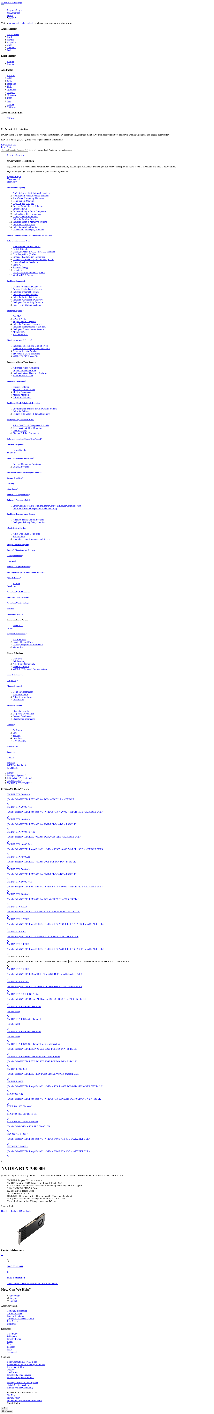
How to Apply (19, 740)
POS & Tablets (20, 430)
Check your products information (28, 644)
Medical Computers (22, 392)
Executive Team (20, 694)
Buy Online (15, 1295)
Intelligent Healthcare (16, 381)
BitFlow (16, 583)
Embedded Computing (16, 187)
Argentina (11, 42)
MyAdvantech (13, 13)
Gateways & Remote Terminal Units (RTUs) (33, 259)
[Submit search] (67, 150)
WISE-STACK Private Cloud (26, 356)
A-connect (12, 1352)
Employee (11, 752)
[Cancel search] (70, 150)
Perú (9, 50)
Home (10, 772)
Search (10, 15)
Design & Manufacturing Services (21, 550)
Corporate (11, 680)
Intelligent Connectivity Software (28, 302)
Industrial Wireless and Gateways (28, 299)
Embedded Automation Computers (29, 257)
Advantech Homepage (11, 2)
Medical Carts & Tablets (24, 389)
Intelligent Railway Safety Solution (29, 522)
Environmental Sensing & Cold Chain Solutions (35, 408)
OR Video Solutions (22, 397)
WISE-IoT (18, 625)
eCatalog (11, 1347)
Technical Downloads (21, 1211)
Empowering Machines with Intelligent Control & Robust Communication (47, 506)
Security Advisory (14, 675)
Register (11, 10)
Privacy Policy (13, 1398)
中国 (9, 78)
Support (10, 628)
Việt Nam (11, 107)
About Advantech (14, 686)
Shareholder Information (24, 719)
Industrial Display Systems (25, 219)
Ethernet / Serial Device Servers (27, 289)
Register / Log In (15, 155)
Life (15, 733)
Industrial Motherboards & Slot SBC (29, 326)
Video (10, 1341)
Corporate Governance (23, 713)
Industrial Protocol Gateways (26, 297)
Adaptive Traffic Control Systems (28, 519)
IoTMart (11, 762)
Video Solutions (13, 578)
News (9, 1344)
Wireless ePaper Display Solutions (28, 229)
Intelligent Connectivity (16, 281)
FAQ (9, 1349)
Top (5, 1408)
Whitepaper (12, 1336)
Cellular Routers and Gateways (27, 286)
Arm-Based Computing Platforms (28, 198)
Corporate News (14, 1313)
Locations (17, 738)
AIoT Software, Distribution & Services (31, 193)
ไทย (9, 101)
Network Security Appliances (26, 351)
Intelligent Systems (14, 310)
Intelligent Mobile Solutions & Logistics (23, 403)
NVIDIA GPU (14, 780)
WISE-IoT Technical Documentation (30, 669)
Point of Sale (19, 536)
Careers (10, 724)
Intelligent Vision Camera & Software (30, 373)
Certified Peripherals (15, 444)
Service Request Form (23, 642)
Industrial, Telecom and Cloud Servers (30, 346)
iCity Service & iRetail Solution (27, 428)
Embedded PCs (20, 208)
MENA (12, 18)
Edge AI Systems (21, 466)
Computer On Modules (23, 201)
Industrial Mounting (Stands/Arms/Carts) (24, 439)
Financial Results (21, 711)
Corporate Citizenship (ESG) (20, 1318)
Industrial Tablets (21, 411)
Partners (10, 608)
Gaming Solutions (14, 556)
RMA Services (19, 639)
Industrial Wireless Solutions (26, 227)
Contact (10, 757)
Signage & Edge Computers (26, 433)
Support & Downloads (16, 634)
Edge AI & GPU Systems (24, 321)
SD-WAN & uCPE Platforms (26, 353)
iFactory (10, 483)
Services (11, 586)
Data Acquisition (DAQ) (24, 254)
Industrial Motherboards (24, 224)
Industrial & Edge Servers (18, 494)
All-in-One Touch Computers (26, 534)
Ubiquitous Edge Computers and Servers (31, 539)
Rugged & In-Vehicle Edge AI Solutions (31, 414)
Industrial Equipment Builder (19, 500)
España (10, 64)
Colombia (11, 47)
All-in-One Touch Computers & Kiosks (31, 425)
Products (11, 182)
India (9, 81)
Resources (17, 658)
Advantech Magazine (22, 697)
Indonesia (11, 84)
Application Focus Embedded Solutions (31, 195)
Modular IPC (19, 332)
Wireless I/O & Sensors (23, 275)
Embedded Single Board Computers (29, 211)
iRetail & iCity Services (16, 528)
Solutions (11, 452)
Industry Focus (14, 1339)
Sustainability (12, 746)
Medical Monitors (21, 395)
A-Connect (12, 768)
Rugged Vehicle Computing (18, 545)
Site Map (11, 1395)
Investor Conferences (22, 716)
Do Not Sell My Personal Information (24, 1400)
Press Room (18, 699)
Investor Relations (14, 705)
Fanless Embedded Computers (27, 214)
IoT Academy (19, 661)
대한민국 (11, 89)
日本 (9, 86)
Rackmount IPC (20, 334)
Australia (11, 75)
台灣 (9, 98)
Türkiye (10, 104)
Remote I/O (18, 270)
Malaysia (11, 92)
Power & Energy (20, 267)
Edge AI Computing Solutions (27, 464)
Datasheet (5, 1211)
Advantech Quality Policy (17, 603)
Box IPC (17, 316)
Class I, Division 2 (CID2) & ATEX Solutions (34, 251)
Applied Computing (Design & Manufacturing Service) (29, 235)
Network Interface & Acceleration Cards (31, 348)
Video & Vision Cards (23, 375)
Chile (9, 45)
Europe (10, 61)
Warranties (18, 647)
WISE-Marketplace (16, 765)
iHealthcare (12, 489)
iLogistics (11, 561)
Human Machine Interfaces (25, 262)
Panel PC (17, 265)
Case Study (12, 1333)
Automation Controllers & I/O (26, 246)
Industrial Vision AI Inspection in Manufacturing (35, 508)
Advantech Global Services (18, 592)
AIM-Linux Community (24, 664)
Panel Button (7, 147)
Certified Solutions (21, 249)
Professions (18, 730)
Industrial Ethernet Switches (26, 292)
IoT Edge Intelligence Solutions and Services (25, 572)
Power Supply (19, 450)
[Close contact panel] (2, 1255)
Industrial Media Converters (25, 294)
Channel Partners (14, 614)
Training (17, 735)
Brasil (9, 37)
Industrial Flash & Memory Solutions (30, 222)
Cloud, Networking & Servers (19, 340)
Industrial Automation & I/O (18, 241)
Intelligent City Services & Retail (20, 420)
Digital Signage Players (23, 203)
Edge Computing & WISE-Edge (20, 458)
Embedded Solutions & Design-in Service (23, 472)
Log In (19, 10)
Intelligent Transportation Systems (28, 329)
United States (13, 34)
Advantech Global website (21, 23)
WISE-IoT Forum (21, 666)
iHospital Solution (21, 387)
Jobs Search (12, 1321)
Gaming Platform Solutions (25, 216)
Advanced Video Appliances (26, 368)
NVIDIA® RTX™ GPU (18, 783)
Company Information (23, 692)
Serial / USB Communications (27, 305)
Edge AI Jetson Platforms (24, 370)
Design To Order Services (17, 597)
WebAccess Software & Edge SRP (29, 272)
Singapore (11, 95)
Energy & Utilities (14, 478)
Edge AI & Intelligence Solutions (28, 206)
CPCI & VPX (19, 319)
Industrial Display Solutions (18, 567)
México (10, 39)
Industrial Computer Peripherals (27, 324)
